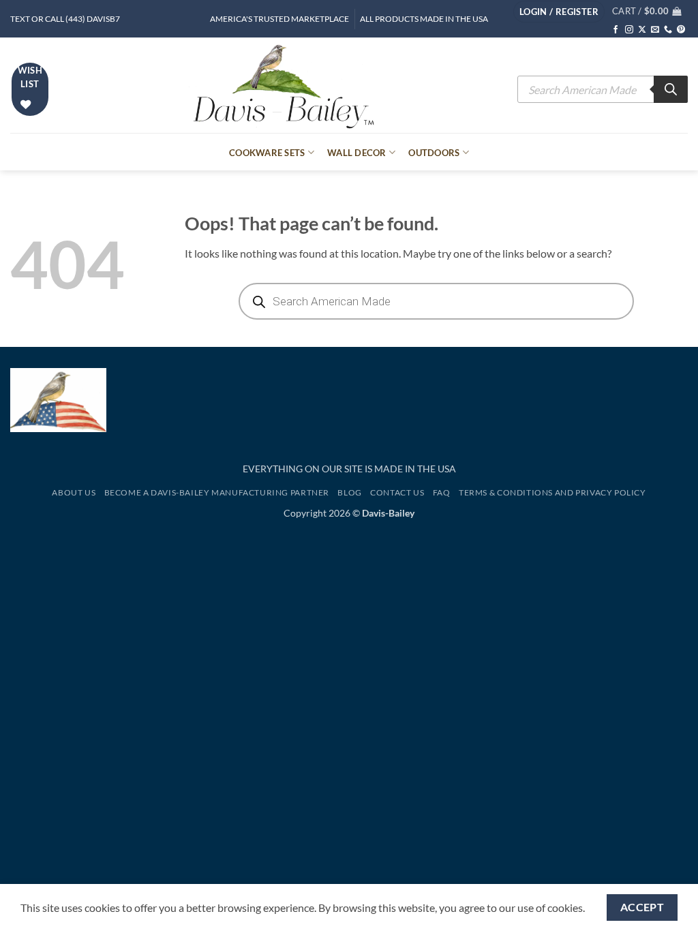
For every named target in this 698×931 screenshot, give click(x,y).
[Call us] (668, 30)
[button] (559, 12)
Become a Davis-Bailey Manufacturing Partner (216, 492)
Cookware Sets (267, 152)
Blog (349, 492)
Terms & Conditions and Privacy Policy (552, 492)
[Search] (671, 89)
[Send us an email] (655, 30)
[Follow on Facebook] (615, 30)
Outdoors (433, 152)
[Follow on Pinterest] (681, 30)
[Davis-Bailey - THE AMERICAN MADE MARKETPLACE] (283, 85)
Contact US (397, 492)
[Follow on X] (642, 30)
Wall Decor (356, 152)
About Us (73, 492)
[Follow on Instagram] (629, 30)
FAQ (442, 492)
